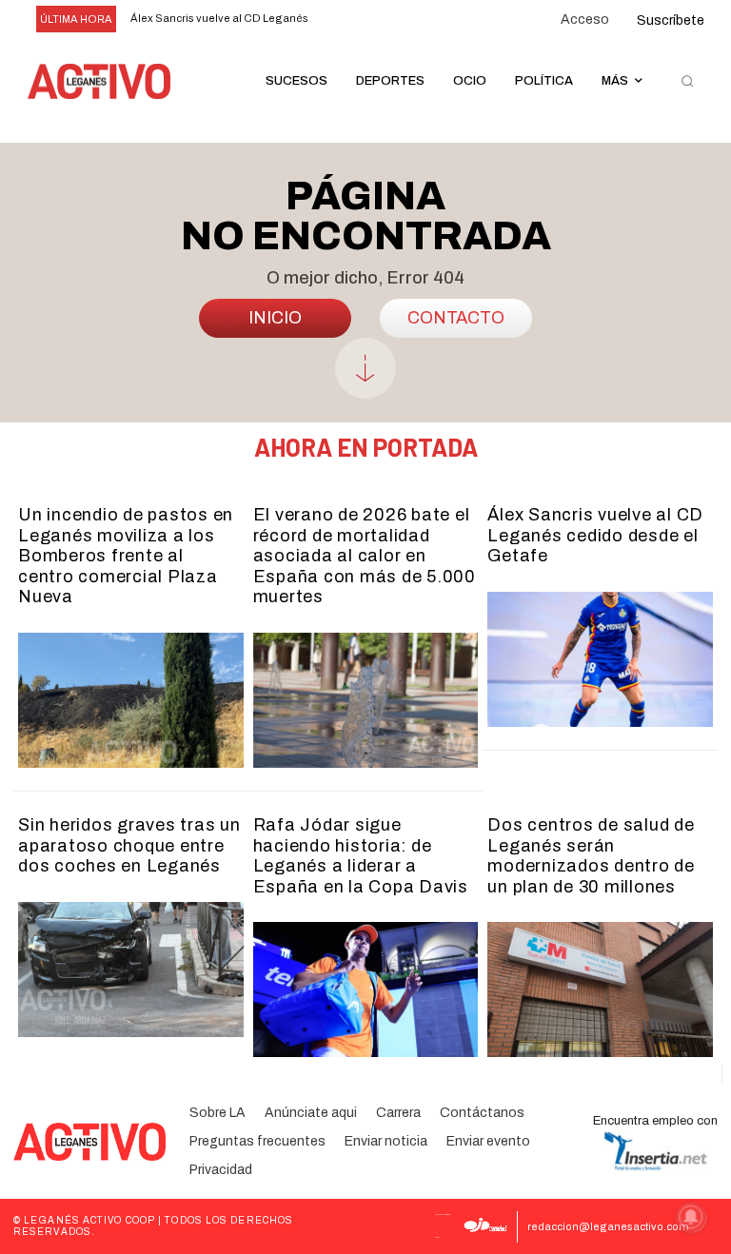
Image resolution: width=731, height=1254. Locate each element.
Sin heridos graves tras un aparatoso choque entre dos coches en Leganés (129, 845)
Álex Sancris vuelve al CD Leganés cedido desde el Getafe (595, 535)
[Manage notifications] (691, 1217)
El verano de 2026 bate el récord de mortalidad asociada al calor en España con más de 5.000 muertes (364, 555)
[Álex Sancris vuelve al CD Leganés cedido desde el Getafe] (600, 659)
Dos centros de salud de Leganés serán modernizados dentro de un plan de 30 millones (591, 855)
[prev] (336, 19)
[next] (367, 19)
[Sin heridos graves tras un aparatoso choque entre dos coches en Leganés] (131, 969)
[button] (687, 82)
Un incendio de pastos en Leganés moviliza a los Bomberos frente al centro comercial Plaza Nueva (125, 555)
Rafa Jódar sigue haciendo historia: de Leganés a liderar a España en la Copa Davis (360, 855)
